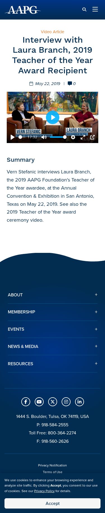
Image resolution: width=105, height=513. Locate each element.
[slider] (21, 137)
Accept (53, 503)
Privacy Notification (52, 465)
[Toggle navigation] (95, 9)
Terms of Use (52, 472)
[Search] (84, 9)
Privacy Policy (44, 490)
